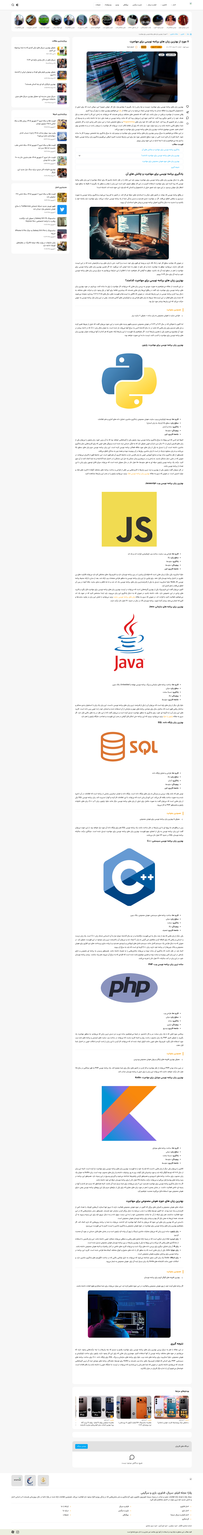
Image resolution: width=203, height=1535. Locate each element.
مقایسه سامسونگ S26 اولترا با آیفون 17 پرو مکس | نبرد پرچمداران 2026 (134, 1424)
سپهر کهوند (186, 47)
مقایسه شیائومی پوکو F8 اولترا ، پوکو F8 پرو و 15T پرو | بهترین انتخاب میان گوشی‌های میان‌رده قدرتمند (97, 1424)
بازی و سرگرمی (137, 5)
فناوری (164, 5)
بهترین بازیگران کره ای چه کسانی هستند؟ (40, 84)
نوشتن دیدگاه (81, 1446)
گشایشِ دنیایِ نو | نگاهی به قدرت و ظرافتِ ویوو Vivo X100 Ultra (31, 28)
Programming (129, 122)
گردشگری (185, 1519)
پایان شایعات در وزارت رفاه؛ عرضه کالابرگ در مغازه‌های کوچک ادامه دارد (35, 244)
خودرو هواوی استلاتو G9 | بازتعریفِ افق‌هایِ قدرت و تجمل (107, 28)
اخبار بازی (185, 1510)
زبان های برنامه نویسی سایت (124, 597)
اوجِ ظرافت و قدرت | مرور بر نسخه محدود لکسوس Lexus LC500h (56, 28)
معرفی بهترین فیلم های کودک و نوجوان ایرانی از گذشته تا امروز (35, 73)
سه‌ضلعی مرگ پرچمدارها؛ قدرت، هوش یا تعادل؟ (173, 1423)
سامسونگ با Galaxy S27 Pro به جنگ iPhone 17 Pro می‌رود (35, 232)
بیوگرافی (125, 5)
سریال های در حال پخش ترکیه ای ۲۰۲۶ (41, 60)
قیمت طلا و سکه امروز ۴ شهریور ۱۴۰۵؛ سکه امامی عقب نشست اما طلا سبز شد (35, 147)
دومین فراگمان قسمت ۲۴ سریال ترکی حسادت (69, 28)
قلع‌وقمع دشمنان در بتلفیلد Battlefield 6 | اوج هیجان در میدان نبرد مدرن (94, 28)
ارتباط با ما (65, 1506)
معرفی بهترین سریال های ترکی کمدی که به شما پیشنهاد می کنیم (34, 49)
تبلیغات (98, 5)
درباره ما (66, 1510)
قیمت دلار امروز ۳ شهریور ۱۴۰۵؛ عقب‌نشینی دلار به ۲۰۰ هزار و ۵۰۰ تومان (35, 159)
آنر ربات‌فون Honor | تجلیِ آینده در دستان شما (132, 28)
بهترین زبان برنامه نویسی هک (138, 473)
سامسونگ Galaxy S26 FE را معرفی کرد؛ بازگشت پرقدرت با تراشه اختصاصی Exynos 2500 (37, 220)
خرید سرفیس (173, 1526)
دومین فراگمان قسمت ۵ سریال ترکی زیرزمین (170, 28)
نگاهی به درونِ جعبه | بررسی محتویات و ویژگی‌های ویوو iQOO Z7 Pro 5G (82, 28)
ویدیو (117, 5)
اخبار (174, 5)
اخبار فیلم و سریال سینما (180, 1515)
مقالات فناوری (174, 34)
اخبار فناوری (184, 1506)
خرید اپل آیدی (163, 1526)
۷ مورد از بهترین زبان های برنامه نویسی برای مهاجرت (153, 34)
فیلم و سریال (152, 5)
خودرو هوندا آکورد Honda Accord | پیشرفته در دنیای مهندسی (158, 28)
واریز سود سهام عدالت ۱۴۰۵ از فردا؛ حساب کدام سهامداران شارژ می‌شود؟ (37, 134)
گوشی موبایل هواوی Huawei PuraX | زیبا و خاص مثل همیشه (183, 28)
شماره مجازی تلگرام (185, 1526)
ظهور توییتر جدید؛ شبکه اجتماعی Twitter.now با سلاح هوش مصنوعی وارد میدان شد (35, 208)
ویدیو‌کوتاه (108, 5)
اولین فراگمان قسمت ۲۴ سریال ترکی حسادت (18, 28)
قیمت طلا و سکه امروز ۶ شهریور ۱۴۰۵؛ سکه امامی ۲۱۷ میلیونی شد (35, 195)
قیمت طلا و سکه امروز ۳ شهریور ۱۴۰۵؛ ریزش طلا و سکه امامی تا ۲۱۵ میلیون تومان (34, 122)
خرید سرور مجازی (151, 1526)
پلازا (188, 34)
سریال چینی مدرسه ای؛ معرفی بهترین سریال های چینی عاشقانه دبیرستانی (35, 98)
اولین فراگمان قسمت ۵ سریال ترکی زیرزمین (120, 28)
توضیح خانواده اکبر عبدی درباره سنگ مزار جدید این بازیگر (36, 171)
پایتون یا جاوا (168, 716)
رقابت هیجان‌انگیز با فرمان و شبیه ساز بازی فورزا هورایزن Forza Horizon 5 (145, 28)
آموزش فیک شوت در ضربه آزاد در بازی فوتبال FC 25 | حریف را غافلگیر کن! (44, 28)
